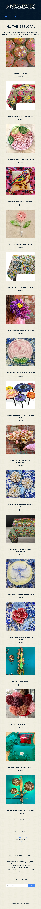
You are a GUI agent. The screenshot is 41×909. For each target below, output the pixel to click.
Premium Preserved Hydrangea (20, 725)
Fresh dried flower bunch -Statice (20, 330)
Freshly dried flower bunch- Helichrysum (20, 461)
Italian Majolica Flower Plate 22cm (20, 373)
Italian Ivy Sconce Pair (20, 682)
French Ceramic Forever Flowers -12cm (20, 638)
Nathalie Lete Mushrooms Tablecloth (20, 550)
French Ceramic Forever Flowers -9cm (20, 506)
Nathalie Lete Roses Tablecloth (20, 116)
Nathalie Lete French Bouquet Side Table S (20, 416)
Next (28, 819)
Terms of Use (15, 903)
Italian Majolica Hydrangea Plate (20, 159)
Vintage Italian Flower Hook (20, 244)
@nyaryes (24, 842)
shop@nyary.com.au (20, 839)
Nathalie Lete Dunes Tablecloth (20, 287)
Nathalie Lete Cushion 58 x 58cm (20, 202)
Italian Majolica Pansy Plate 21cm (20, 594)
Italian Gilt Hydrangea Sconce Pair (20, 810)
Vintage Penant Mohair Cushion (20, 767)
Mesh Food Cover (20, 73)
